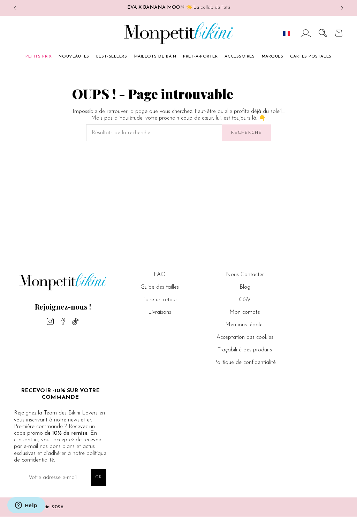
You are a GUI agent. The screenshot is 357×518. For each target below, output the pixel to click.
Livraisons (159, 312)
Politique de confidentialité (245, 362)
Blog (245, 287)
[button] (323, 33)
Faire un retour (159, 300)
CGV (245, 300)
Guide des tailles (159, 287)
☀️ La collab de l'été (178, 7)
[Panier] (339, 33)
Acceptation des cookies (245, 337)
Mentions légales (245, 325)
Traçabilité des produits (245, 350)
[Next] (341, 8)
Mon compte (244, 312)
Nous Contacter (245, 274)
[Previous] (16, 8)
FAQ (160, 274)
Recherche (246, 132)
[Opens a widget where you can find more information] (26, 506)
